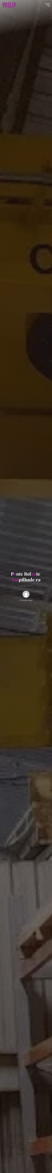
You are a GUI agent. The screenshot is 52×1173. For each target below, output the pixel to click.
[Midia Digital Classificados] (9, 5)
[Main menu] (47, 5)
